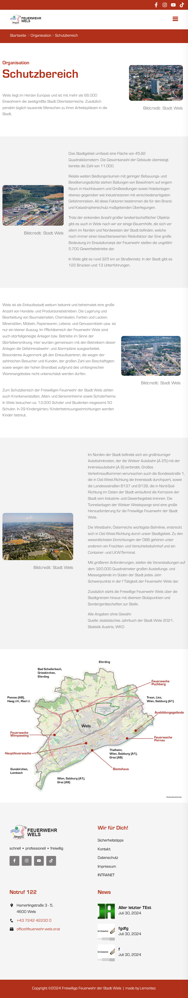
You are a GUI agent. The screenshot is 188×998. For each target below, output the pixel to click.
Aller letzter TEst (134, 908)
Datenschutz (108, 858)
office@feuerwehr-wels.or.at (38, 929)
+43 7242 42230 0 (34, 921)
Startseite (18, 36)
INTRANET (106, 875)
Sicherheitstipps (111, 841)
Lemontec (148, 989)
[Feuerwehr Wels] (26, 20)
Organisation (41, 36)
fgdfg (123, 929)
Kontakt (104, 850)
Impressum (107, 867)
